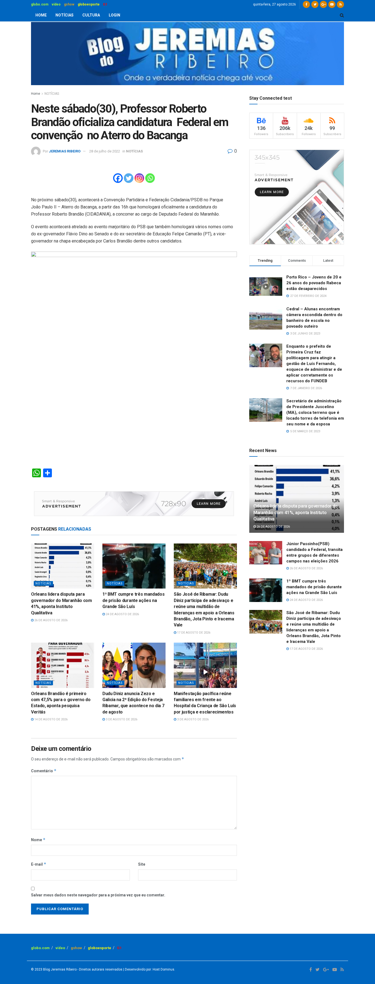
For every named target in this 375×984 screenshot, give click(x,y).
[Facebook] (118, 178)
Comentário (44, 770)
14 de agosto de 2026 (50, 719)
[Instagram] (139, 178)
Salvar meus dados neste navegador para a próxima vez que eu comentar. (98, 895)
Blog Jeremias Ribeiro (59, 969)
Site (141, 864)
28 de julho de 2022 (104, 151)
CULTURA (91, 15)
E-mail (38, 864)
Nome (38, 839)
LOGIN (114, 15)
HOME (41, 15)
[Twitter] (128, 178)
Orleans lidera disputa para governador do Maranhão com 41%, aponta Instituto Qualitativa (295, 512)
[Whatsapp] (150, 178)
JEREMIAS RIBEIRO (64, 151)
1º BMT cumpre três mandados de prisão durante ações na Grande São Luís (133, 600)
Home (35, 94)
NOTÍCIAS (64, 15)
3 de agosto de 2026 (121, 719)
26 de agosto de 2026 (50, 620)
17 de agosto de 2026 (193, 632)
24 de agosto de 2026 (122, 614)
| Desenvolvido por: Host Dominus (148, 969)
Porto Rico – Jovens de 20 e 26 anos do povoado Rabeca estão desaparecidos (314, 283)
